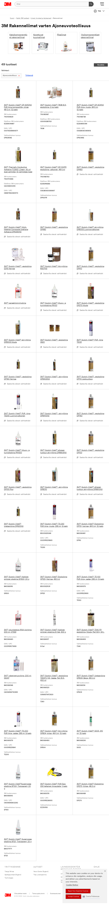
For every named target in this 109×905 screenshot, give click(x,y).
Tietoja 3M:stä (9, 871)
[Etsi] (91, 4)
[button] (91, 896)
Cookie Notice (72, 885)
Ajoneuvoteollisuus (10, 75)
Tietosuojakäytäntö (38, 893)
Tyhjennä (29, 76)
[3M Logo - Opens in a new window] (7, 4)
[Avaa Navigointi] (102, 5)
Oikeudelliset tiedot (20, 893)
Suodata (100, 65)
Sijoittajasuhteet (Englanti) (13, 875)
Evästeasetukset (55, 893)
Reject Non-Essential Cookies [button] (78, 891)
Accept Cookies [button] (73, 896)
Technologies (9, 878)
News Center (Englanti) (40, 871)
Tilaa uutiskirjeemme (40, 875)
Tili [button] (99, 11)
